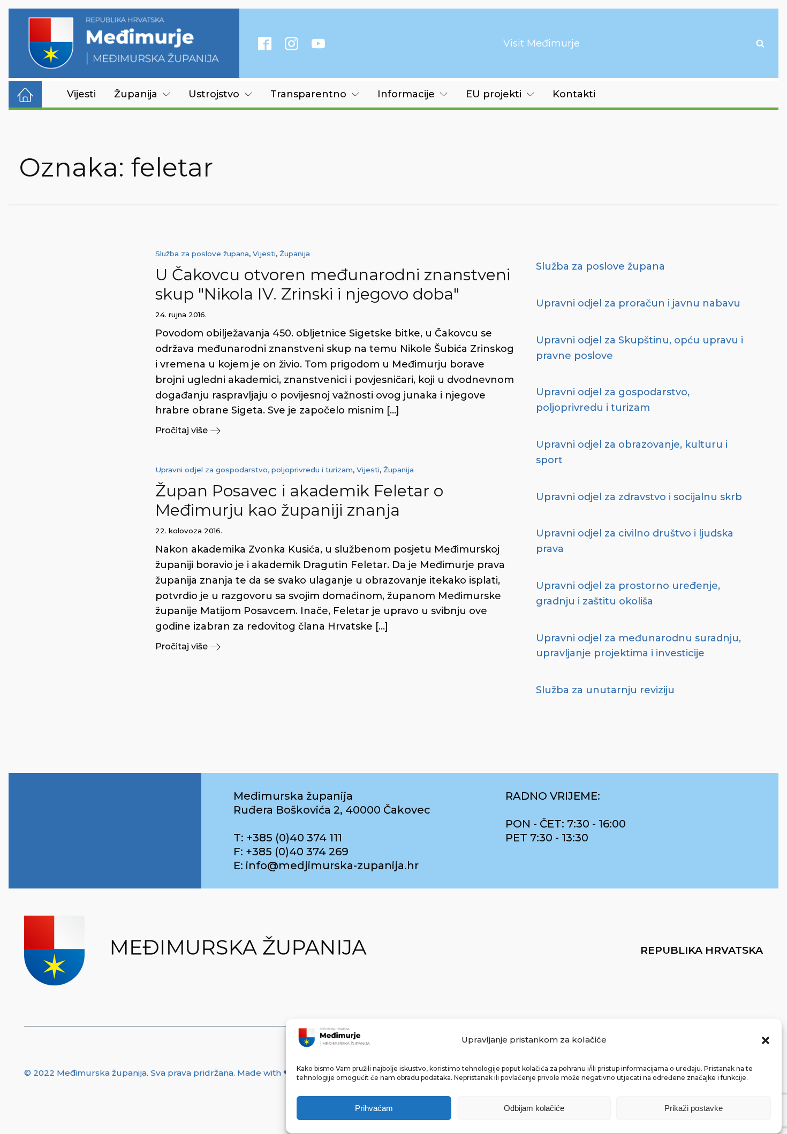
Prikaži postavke (693, 1108)
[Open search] (760, 43)
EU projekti (493, 94)
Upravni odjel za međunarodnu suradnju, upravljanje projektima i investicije (638, 646)
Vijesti (81, 94)
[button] (765, 1040)
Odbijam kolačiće (534, 1108)
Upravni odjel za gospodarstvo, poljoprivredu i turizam (254, 469)
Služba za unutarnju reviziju (605, 690)
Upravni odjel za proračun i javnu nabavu (638, 303)
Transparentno (308, 94)
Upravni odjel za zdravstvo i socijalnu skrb (639, 497)
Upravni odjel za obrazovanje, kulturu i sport (632, 452)
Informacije (406, 94)
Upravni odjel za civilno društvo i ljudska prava (634, 541)
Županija (135, 94)
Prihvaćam (374, 1108)
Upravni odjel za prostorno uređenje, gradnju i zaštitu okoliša (628, 593)
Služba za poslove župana (202, 253)
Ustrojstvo (213, 94)
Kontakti (574, 94)
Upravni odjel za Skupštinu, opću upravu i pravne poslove (639, 348)
